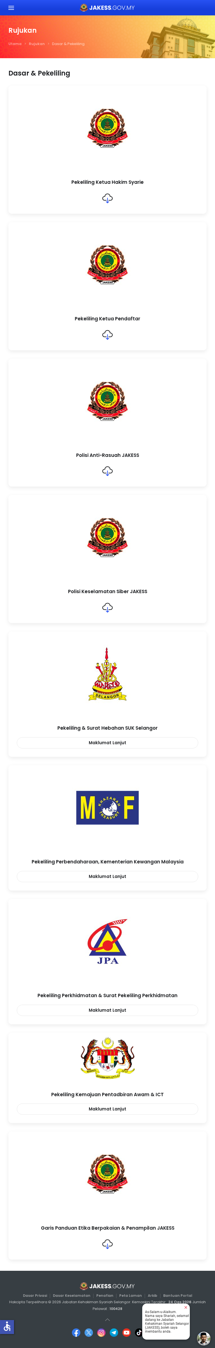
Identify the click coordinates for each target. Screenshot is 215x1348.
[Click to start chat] (204, 1338)
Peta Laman (130, 1295)
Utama (15, 43)
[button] (11, 7)
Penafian (104, 1295)
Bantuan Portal (177, 1295)
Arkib (152, 1295)
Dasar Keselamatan (71, 1295)
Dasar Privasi (35, 1295)
